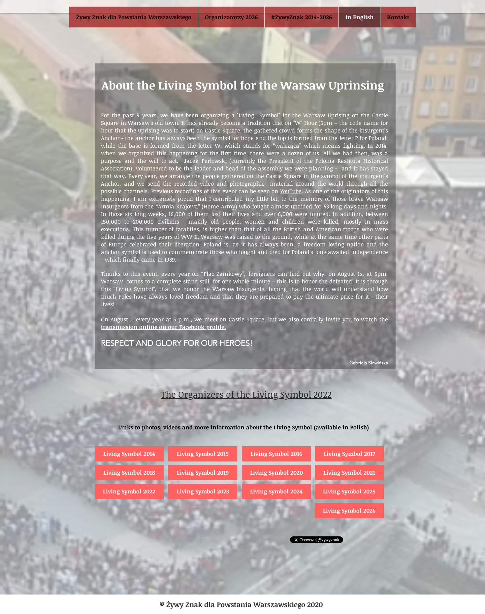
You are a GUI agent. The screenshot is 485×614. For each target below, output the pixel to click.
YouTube (291, 191)
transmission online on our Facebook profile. (163, 327)
